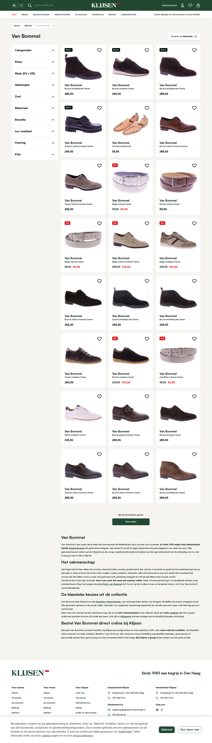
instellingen (125, 731)
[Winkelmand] (198, 5)
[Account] (182, 5)
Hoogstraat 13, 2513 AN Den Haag (176, 693)
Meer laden (130, 521)
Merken (29, 25)
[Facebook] (157, 710)
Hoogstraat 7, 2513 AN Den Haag (128, 693)
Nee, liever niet (190, 729)
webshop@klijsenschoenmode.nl (128, 710)
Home (17, 25)
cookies (46, 735)
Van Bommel (43, 25)
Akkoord (166, 729)
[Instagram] (161, 710)
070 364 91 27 (118, 698)
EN (21, 5)
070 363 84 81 (119, 714)
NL (14, 5)
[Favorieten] (190, 5)
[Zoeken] (29, 5)
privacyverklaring (83, 735)
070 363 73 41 (166, 698)
